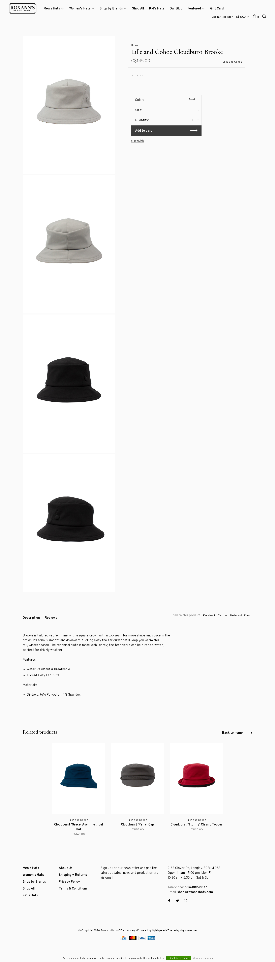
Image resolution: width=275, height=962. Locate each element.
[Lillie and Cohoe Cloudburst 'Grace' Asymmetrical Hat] (78, 778)
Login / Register (222, 17)
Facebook (209, 615)
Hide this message (179, 958)
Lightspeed (158, 930)
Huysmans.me (188, 930)
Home (134, 45)
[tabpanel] (78, 792)
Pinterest (236, 615)
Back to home (232, 733)
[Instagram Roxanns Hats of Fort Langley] (185, 901)
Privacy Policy (69, 882)
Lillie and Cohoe (232, 62)
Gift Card (217, 9)
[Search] (264, 17)
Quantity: (142, 120)
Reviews (51, 618)
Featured (194, 9)
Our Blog (176, 9)
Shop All (138, 9)
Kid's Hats (156, 9)
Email (247, 615)
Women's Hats (79, 9)
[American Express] (151, 939)
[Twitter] (177, 901)
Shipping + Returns (73, 875)
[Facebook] (169, 901)
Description (31, 618)
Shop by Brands (111, 9)
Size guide (137, 141)
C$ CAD (241, 17)
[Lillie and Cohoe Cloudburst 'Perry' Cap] (137, 778)
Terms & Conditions (73, 889)
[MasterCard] (133, 939)
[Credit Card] (124, 939)
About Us (65, 868)
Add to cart (143, 131)
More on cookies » (203, 958)
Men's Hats (52, 9)
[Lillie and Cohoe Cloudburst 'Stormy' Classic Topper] (196, 778)
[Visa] (142, 939)
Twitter (222, 615)
